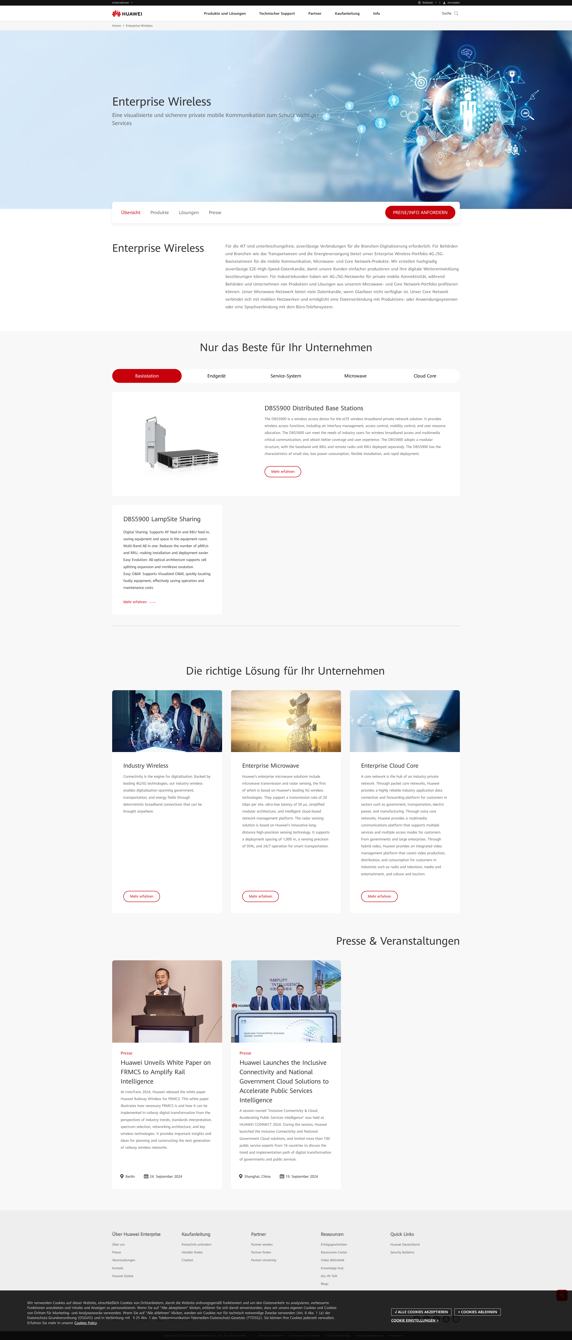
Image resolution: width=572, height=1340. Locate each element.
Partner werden (262, 1244)
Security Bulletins (402, 1252)
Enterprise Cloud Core (389, 765)
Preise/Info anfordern (196, 1244)
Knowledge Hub (332, 1268)
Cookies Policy (85, 1323)
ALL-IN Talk (329, 1276)
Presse (116, 1252)
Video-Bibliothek (332, 1260)
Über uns (118, 1244)
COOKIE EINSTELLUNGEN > (415, 1320)
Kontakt (117, 1268)
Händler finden (192, 1252)
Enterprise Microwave (270, 765)
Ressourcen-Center (334, 1252)
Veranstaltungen (123, 1260)
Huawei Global (122, 1276)
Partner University (263, 1260)
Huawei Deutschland (405, 1244)
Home (116, 25)
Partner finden (261, 1252)
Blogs (324, 1284)
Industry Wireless (145, 765)
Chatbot (187, 1260)
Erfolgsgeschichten (334, 1244)
